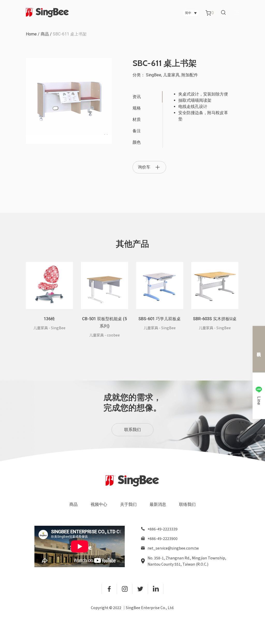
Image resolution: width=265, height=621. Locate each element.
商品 (45, 34)
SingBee (153, 74)
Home (31, 34)
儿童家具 (171, 74)
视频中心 (99, 504)
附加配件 (189, 74)
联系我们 (132, 429)
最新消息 (158, 504)
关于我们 (128, 504)
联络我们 (187, 504)
